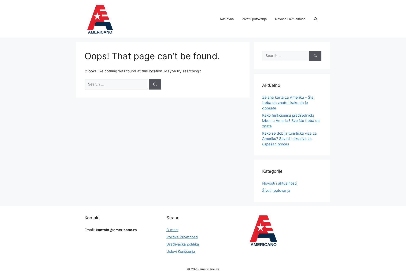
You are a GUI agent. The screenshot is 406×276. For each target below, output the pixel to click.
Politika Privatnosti (182, 237)
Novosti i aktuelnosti (290, 19)
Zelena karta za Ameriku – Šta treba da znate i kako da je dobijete (288, 102)
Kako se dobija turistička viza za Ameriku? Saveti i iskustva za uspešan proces (289, 138)
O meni (172, 230)
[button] (315, 19)
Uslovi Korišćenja (180, 251)
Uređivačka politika (182, 244)
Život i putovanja (254, 19)
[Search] (155, 84)
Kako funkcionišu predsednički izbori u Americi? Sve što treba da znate (291, 120)
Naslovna (227, 19)
